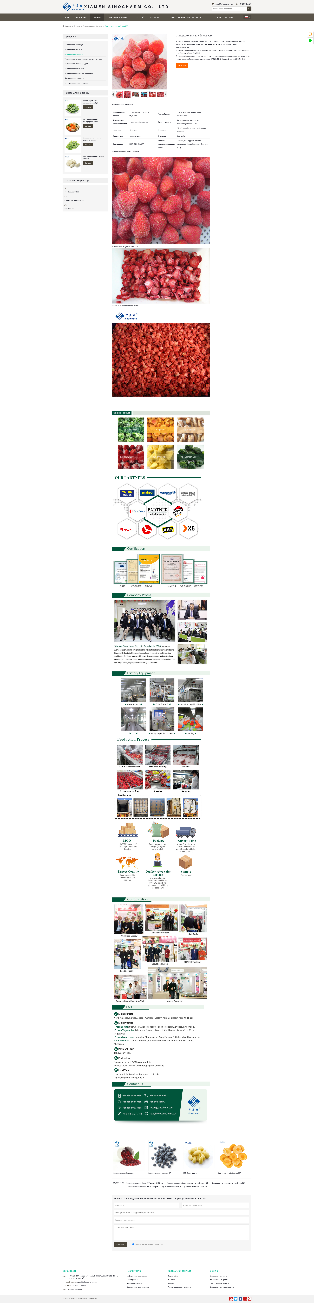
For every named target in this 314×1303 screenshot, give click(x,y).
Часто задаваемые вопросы (186, 17)
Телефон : (67, 1286)
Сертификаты (132, 1280)
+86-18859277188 (245, 4)
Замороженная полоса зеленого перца (92, 139)
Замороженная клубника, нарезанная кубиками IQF (187, 1183)
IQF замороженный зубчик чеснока (93, 157)
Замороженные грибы (73, 49)
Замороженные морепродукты (77, 64)
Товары (97, 17)
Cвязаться (69, 1271)
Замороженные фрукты (92, 26)
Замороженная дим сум (74, 68)
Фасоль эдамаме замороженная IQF (90, 102)
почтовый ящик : (69, 1282)
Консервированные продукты (76, 83)
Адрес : (65, 1276)
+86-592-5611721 (71, 208)
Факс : (65, 1289)
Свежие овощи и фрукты (74, 78)
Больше (88, 107)
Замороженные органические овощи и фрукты (83, 59)
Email (182, 65)
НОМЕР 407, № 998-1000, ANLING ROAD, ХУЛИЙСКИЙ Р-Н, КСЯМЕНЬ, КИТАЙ (93, 1277)
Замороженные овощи (74, 45)
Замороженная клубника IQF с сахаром (142, 1187)
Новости (154, 17)
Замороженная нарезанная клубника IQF (228, 1183)
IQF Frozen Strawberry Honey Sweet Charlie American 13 (184, 1187)
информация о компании (137, 1276)
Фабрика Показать (118, 17)
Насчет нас (80, 17)
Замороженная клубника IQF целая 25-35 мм (144, 1183)
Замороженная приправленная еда (79, 73)
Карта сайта (173, 1276)
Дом (67, 17)
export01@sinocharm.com (224, 4)
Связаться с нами (224, 17)
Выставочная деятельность (138, 1287)
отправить (121, 1244)
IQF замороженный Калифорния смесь (90, 120)
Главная (67, 26)
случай (140, 17)
